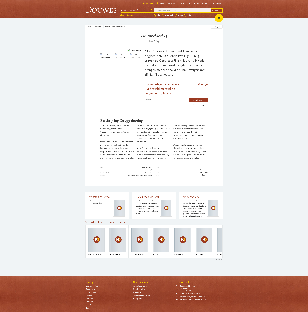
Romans (89, 27)
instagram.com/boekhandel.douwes (193, 300)
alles (159, 15)
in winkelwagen (198, 100)
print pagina (217, 27)
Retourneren (137, 292)
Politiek (88, 305)
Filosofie (89, 295)
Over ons (191, 3)
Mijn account (216, 3)
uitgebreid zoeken (127, 15)
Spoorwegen (90, 289)
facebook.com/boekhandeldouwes (192, 296)
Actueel (163, 3)
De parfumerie (191, 196)
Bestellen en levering (140, 289)
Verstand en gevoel (99, 196)
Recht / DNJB (91, 292)
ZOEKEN (215, 10)
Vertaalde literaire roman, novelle (115, 27)
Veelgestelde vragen (140, 286)
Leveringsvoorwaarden (141, 295)
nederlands (169, 15)
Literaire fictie (98, 27)
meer (218, 260)
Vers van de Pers (92, 286)
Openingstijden (203, 3)
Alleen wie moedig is (147, 196)
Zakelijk (182, 3)
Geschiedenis (91, 302)
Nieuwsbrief (172, 3)
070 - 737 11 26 (151, 3)
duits (189, 15)
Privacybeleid (137, 298)
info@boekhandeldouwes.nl (190, 293)
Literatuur (89, 298)
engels (180, 15)
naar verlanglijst (199, 105)
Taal (87, 308)
